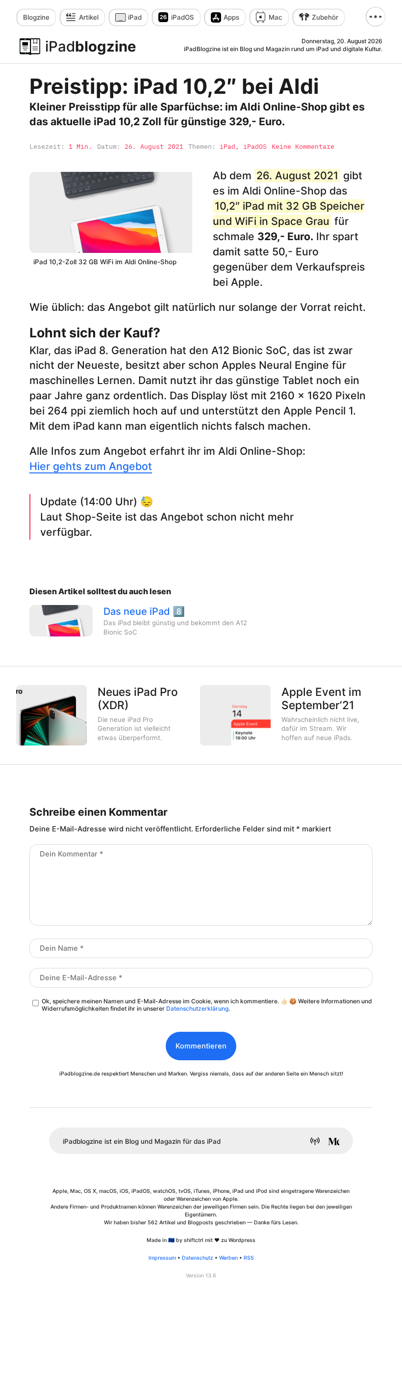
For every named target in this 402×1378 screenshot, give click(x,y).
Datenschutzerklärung (197, 1008)
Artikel (89, 17)
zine (36, 17)
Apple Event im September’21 (321, 698)
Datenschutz (197, 1258)
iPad (135, 17)
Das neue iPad (136, 611)
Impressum (162, 1258)
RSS (249, 1258)
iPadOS (182, 17)
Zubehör (325, 17)
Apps (231, 17)
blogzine (90, 46)
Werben (228, 1258)
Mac (275, 17)
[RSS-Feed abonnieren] (311, 1142)
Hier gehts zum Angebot (90, 466)
